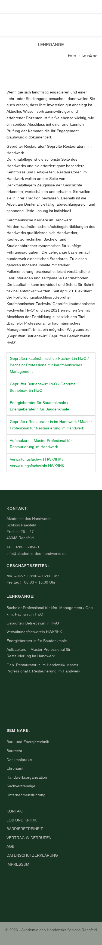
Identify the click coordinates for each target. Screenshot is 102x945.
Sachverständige (21, 786)
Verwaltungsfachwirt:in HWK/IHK (34, 632)
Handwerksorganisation (27, 777)
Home (72, 55)
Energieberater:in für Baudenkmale (37, 641)
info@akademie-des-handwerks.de (37, 553)
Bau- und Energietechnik (28, 742)
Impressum (18, 864)
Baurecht (14, 751)
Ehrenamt (15, 768)
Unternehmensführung (26, 795)
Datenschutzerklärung (32, 855)
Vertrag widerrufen (29, 838)
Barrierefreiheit (25, 829)
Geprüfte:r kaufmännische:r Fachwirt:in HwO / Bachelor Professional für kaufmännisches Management (49, 365)
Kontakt (15, 811)
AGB (10, 846)
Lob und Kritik (22, 820)
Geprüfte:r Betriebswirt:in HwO (33, 623)
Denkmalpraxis (19, 760)
